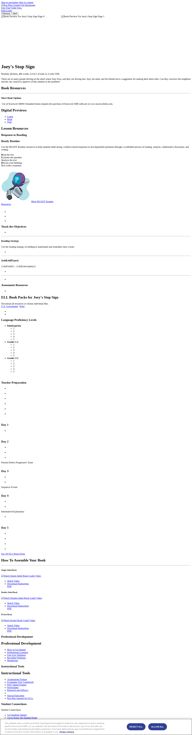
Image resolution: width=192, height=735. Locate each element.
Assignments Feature (17, 679)
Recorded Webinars (16, 658)
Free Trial (5, 8)
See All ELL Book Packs (13, 554)
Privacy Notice (66, 732)
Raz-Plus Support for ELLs (20, 698)
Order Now (16, 8)
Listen (10, 116)
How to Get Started (16, 649)
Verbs (22, 306)
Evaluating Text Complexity (20, 682)
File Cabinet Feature (16, 685)
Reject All (135, 726)
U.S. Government (9, 306)
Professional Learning (17, 652)
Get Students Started (17, 715)
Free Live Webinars (16, 655)
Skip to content (26, 2)
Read (9, 119)
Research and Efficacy (17, 690)
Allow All (157, 726)
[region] (96, 727)
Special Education (15, 695)
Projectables (13, 687)
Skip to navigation (9, 2)
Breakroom (12, 660)
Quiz (9, 122)
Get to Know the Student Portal (22, 717)
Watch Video (13, 581)
